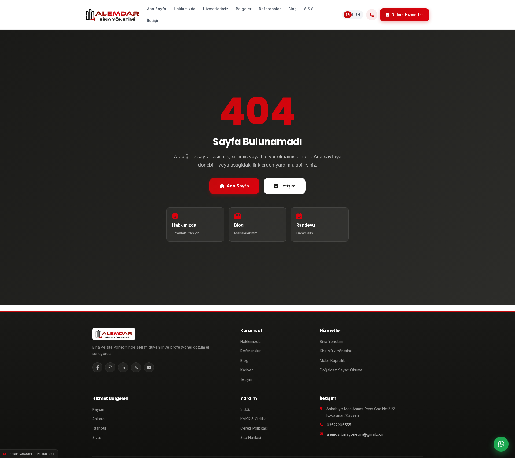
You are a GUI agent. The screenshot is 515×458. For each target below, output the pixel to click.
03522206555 (339, 425)
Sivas (97, 437)
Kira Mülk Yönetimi (336, 351)
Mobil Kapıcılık (332, 360)
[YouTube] (149, 367)
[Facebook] (97, 367)
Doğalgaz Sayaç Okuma (341, 370)
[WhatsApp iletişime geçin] (501, 444)
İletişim (287, 186)
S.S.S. (245, 409)
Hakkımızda (250, 341)
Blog (244, 360)
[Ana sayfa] (112, 15)
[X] (136, 367)
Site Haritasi (250, 437)
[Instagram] (110, 367)
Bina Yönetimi (331, 341)
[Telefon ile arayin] (371, 14)
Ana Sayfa (238, 186)
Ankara (98, 418)
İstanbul (99, 428)
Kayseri (98, 409)
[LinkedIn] (123, 367)
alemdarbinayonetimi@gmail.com (355, 434)
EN (357, 14)
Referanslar (250, 351)
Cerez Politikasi (254, 428)
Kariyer (246, 370)
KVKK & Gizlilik (253, 418)
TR (347, 14)
